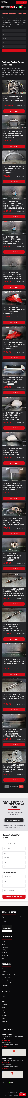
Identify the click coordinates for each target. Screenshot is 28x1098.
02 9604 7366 (6, 1040)
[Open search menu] (12, 7)
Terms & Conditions (18, 1095)
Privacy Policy (8, 1095)
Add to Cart (14, 111)
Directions (6, 1046)
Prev (7, 786)
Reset (14, 54)
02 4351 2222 (6, 1062)
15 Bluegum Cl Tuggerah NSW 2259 (12, 1060)
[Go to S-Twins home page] (5, 7)
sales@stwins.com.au (7, 1042)
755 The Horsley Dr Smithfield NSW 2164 (12, 1037)
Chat (23, 1094)
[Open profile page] (16, 7)
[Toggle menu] (25, 7)
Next (21, 786)
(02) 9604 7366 (15, 820)
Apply (14, 50)
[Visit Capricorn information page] (5, 2)
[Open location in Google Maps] (14, 1052)
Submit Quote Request (14, 896)
